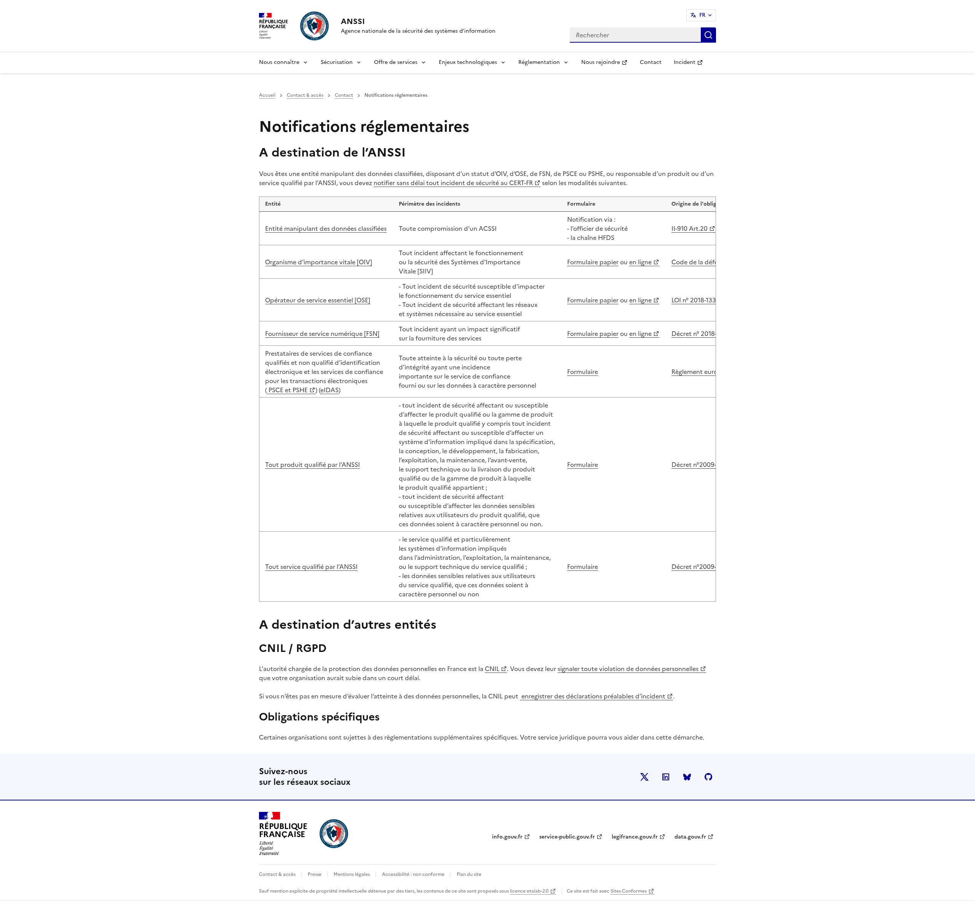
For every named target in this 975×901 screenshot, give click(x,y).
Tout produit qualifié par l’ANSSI (312, 464)
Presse (315, 874)
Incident (691, 64)
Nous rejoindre (607, 64)
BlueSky (687, 776)
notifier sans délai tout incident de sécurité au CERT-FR (453, 182)
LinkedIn (665, 776)
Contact (651, 62)
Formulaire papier (593, 262)
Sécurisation (337, 62)
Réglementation (539, 62)
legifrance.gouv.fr (635, 837)
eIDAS (329, 390)
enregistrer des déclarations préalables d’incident (592, 696)
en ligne (640, 262)
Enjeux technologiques (468, 62)
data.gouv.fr (690, 837)
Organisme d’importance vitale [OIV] (318, 262)
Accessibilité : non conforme (414, 874)
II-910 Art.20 (693, 228)
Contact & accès (305, 95)
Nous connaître (279, 62)
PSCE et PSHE (291, 390)
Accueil (267, 95)
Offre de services (395, 62)
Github (708, 776)
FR (702, 15)
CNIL (492, 668)
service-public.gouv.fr (567, 837)
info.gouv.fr (507, 837)
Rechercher (708, 35)
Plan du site (469, 874)
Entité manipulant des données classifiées (326, 228)
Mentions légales (352, 874)
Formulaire (582, 371)
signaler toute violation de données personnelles (628, 668)
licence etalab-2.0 (529, 891)
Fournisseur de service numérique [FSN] (322, 333)
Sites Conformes (629, 891)
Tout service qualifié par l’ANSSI (311, 566)
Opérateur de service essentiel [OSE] (317, 300)
